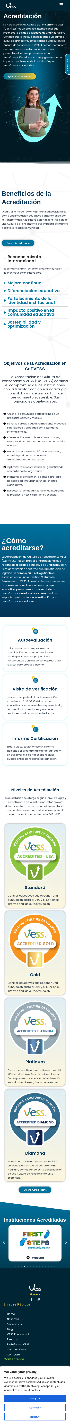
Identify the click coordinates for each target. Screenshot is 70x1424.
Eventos (12, 1339)
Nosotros (13, 1319)
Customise (35, 1407)
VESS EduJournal (18, 1334)
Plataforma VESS (18, 1344)
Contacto (13, 1354)
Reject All (35, 1416)
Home (11, 1314)
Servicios (13, 1324)
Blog (10, 1329)
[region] (35, 1395)
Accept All (35, 1398)
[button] (4, 1242)
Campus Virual (16, 1349)
